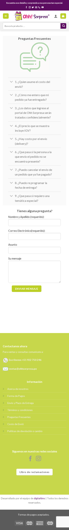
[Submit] (63, 26)
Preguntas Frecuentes (19, 417)
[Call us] (39, 7)
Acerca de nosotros (17, 388)
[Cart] (63, 16)
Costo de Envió (15, 424)
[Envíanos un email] (36, 7)
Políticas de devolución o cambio (25, 431)
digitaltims (39, 498)
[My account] (56, 16)
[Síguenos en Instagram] (30, 7)
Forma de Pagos (16, 395)
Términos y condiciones (20, 410)
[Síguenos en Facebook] (26, 7)
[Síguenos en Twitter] (33, 7)
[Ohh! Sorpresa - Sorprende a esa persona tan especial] (31, 16)
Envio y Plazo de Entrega (20, 403)
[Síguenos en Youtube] (43, 7)
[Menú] (5, 16)
